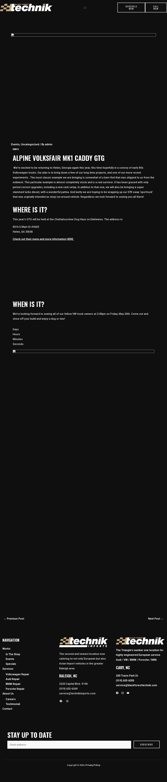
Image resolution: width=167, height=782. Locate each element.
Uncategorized (30, 144)
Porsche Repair (15, 688)
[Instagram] (67, 701)
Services (7, 668)
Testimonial (13, 704)
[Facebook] (61, 701)
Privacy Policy (93, 765)
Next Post (155, 618)
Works (6, 648)
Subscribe (146, 744)
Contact (7, 708)
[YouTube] (128, 693)
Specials (11, 663)
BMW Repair (13, 684)
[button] (85, 7)
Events (15, 144)
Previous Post (14, 618)
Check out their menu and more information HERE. (43, 239)
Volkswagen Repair (17, 674)
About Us (8, 693)
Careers (11, 699)
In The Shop (13, 654)
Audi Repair (13, 679)
